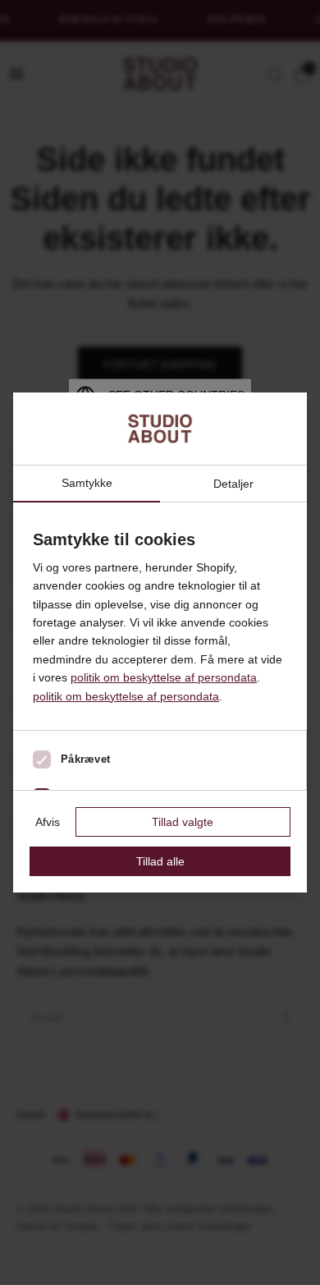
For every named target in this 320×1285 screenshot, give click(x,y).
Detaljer (233, 483)
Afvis (47, 821)
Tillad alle (160, 861)
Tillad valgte (182, 821)
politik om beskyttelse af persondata (164, 677)
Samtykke (87, 483)
